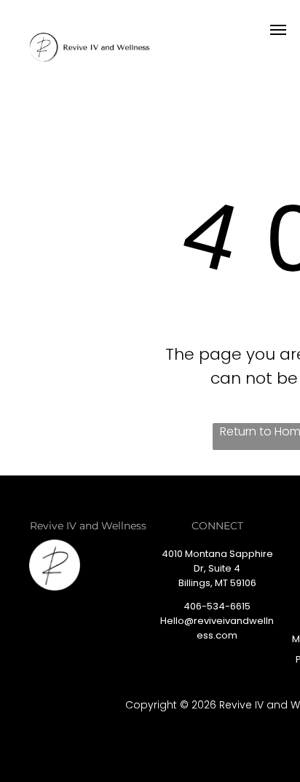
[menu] (278, 29)
